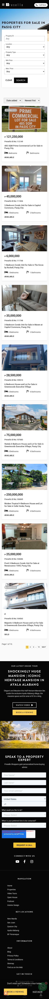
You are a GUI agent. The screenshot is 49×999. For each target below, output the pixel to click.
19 (39, 647)
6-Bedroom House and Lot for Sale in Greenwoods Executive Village (20, 385)
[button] (24, 734)
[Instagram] (31, 861)
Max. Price (9, 68)
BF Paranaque (13, 934)
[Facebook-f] (24, 861)
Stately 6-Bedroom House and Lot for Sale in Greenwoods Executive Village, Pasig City (24, 445)
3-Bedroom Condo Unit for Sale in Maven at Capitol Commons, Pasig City (23, 326)
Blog (9, 952)
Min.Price (9, 60)
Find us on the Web (15, 967)
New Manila (12, 919)
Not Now (37, 991)
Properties (11, 890)
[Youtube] (17, 861)
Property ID (10, 36)
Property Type (11, 52)
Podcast (10, 901)
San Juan (11, 923)
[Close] (48, 980)
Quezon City (12, 926)
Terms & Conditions (15, 960)
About (9, 948)
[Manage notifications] (6, 993)
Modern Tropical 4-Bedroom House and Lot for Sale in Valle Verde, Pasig (23, 504)
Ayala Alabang (13, 930)
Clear (8, 80)
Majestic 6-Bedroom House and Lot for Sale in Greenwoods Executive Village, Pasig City (23, 624)
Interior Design (13, 905)
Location (9, 44)
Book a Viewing (15, 991)
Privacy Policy (13, 956)
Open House (12, 897)
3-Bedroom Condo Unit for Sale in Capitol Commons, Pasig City (22, 206)
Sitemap (10, 963)
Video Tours (12, 893)
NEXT (44, 647)
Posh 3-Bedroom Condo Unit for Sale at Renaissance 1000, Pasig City (21, 564)
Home (9, 886)
